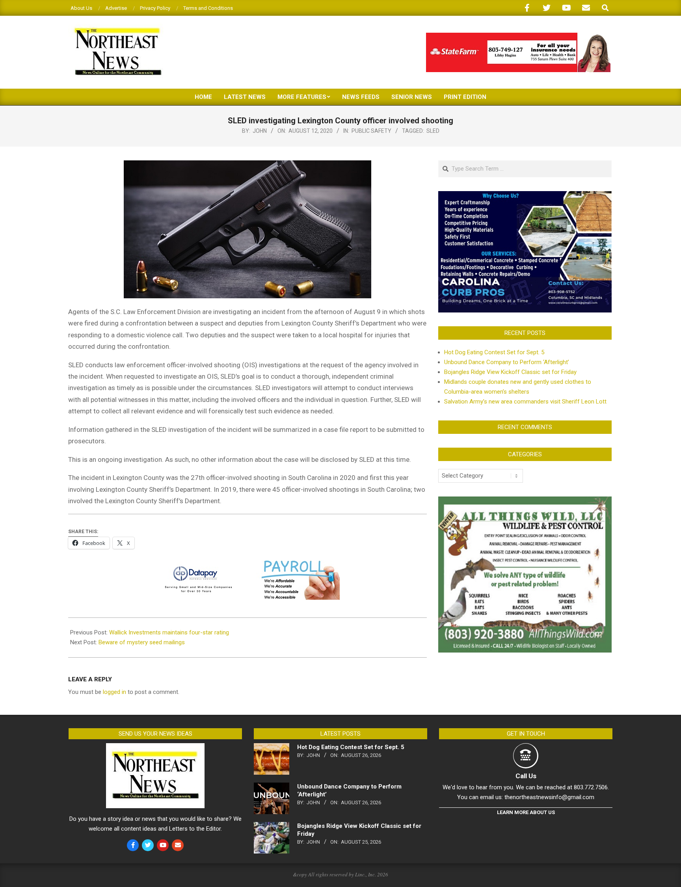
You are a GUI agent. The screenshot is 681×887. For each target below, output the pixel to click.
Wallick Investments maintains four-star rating (169, 632)
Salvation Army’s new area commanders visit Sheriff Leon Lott (525, 401)
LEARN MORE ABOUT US (526, 812)
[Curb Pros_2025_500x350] (525, 195)
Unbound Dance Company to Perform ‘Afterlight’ (506, 362)
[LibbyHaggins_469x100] (518, 36)
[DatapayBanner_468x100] (247, 566)
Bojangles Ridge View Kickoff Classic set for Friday (510, 372)
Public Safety (371, 131)
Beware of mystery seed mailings (142, 642)
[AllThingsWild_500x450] (525, 501)
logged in (114, 691)
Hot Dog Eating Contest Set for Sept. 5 (494, 352)
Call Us (525, 776)
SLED (432, 131)
